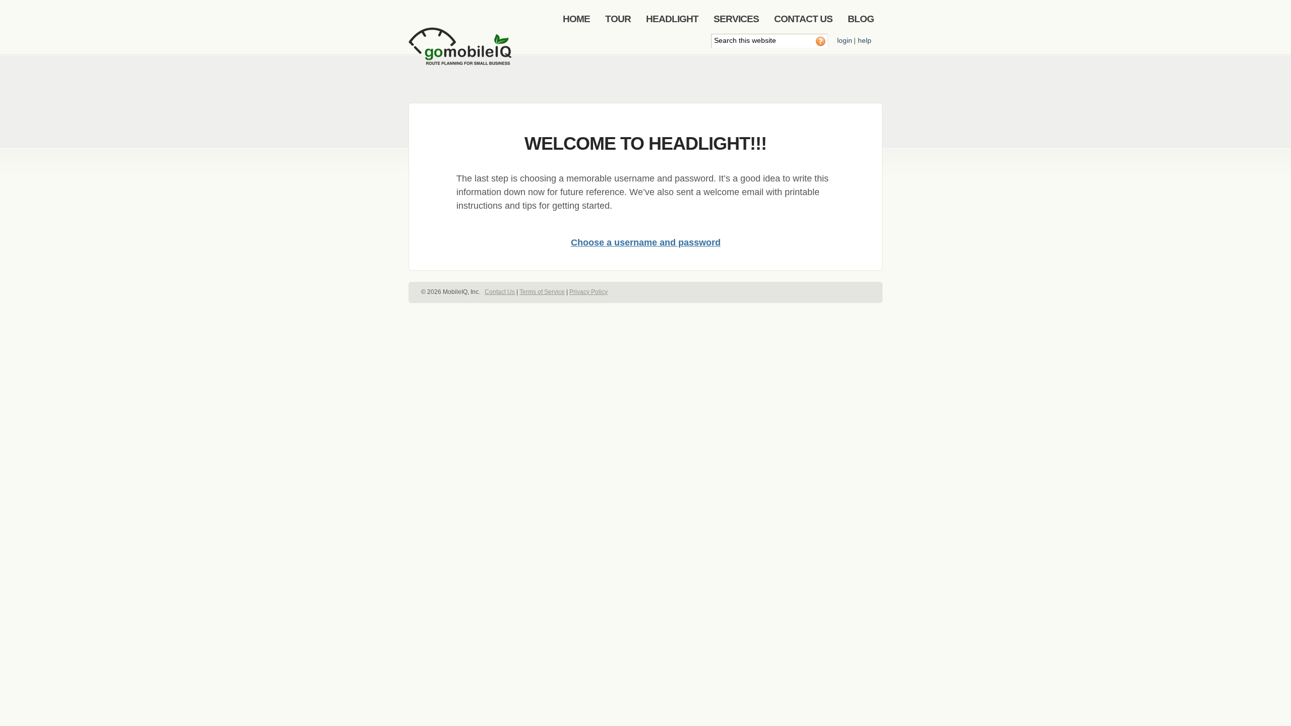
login (844, 40)
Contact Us (500, 291)
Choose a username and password (646, 242)
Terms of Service (542, 291)
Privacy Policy (588, 291)
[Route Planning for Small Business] (461, 54)
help (864, 40)
